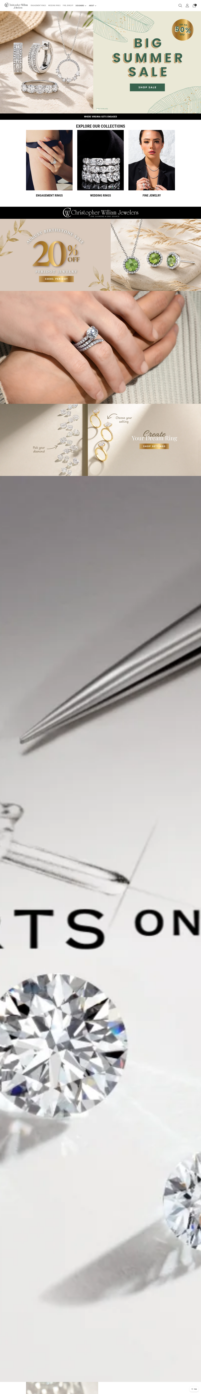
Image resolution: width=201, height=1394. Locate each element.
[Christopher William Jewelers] (16, 5)
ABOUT (91, 6)
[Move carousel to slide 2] (100, 109)
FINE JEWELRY (68, 5)
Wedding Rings (100, 195)
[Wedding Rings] (100, 160)
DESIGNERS (80, 6)
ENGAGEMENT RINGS (38, 5)
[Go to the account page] (187, 5)
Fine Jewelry (152, 195)
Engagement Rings (49, 195)
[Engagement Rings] (49, 160)
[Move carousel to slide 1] (97, 109)
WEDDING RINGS (54, 5)
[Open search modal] (180, 5)
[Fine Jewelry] (151, 160)
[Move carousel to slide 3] (102, 109)
